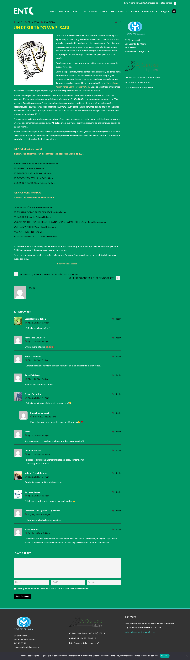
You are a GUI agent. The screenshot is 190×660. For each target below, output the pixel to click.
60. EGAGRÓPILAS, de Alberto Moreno (32, 173)
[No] (186, 655)
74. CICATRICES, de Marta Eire (29, 231)
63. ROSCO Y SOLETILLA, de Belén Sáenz (33, 178)
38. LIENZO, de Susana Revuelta (29, 168)
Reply (118, 319)
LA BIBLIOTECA (150, 11)
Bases (52, 11)
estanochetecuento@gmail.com (140, 632)
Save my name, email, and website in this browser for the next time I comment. (53, 588)
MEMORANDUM (119, 11)
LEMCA (104, 11)
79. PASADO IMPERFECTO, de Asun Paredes (35, 236)
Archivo (135, 11)
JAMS (19, 22)
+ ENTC (76, 11)
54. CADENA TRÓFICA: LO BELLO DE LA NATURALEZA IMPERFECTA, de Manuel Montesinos (60, 222)
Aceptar (164, 656)
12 (119, 22)
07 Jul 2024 (33, 22)
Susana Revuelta (33, 394)
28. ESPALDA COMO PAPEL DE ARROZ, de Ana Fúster (40, 212)
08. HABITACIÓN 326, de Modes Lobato (33, 207)
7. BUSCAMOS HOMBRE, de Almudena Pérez (36, 163)
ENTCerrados (90, 11)
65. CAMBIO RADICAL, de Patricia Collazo (34, 183)
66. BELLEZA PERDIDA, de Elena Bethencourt (35, 226)
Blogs (164, 11)
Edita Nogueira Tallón (35, 319)
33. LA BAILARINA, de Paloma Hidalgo (32, 217)
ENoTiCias (64, 11)
